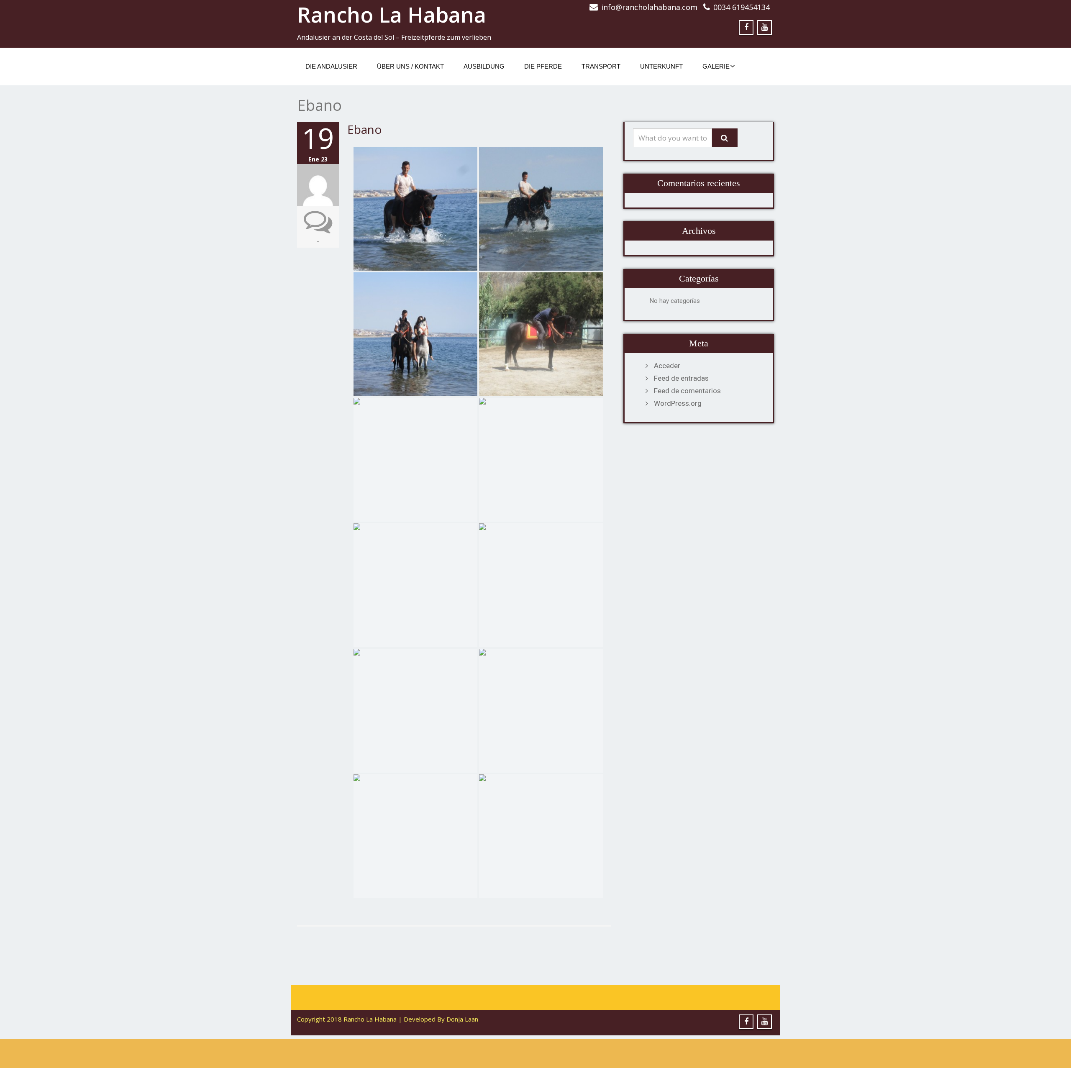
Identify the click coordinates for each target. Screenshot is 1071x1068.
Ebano (364, 129)
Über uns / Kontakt (410, 66)
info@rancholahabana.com (649, 7)
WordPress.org (678, 403)
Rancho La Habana (391, 14)
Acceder (667, 365)
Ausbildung (484, 66)
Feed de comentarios (687, 391)
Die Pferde (543, 66)
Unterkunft (661, 66)
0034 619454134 (741, 7)
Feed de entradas (681, 378)
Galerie (716, 66)
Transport (601, 66)
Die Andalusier (331, 66)
